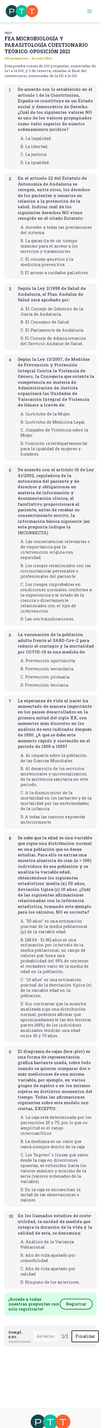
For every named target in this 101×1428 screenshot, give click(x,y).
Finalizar (85, 1336)
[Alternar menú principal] (89, 11)
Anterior (46, 1336)
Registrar (76, 1304)
